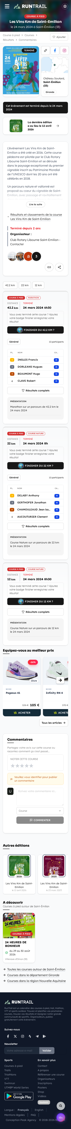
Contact (42, 1066)
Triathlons (10, 1074)
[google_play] (44, 1036)
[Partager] (59, 267)
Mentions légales (14, 1115)
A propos (43, 1070)
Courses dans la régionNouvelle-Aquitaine (36, 981)
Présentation (18, 401)
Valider (46, 1050)
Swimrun (9, 1083)
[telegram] (37, 1036)
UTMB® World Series (16, 1087)
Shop (41, 1091)
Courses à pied (13, 1066)
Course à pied (11, 35)
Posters (42, 1087)
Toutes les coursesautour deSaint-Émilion (36, 969)
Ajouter (61, 37)
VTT (6, 1079)
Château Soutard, (54, 82)
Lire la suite (35, 204)
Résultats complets (38, 390)
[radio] (12, 765)
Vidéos (42, 1096)
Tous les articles (52, 722)
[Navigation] (7, 6)
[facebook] (55, 50)
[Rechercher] (60, 1106)
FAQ (33, 1115)
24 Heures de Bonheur (15, 944)
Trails (7, 1070)
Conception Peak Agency (21, 1120)
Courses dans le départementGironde (33, 975)
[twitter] (15, 1036)
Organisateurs (46, 1079)
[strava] (29, 1036)
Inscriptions (45, 1083)
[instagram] (64, 50)
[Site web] (45, 50)
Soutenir (43, 1102)
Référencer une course (51, 1074)
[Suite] (60, 680)
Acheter (24, 712)
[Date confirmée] (6, 952)
